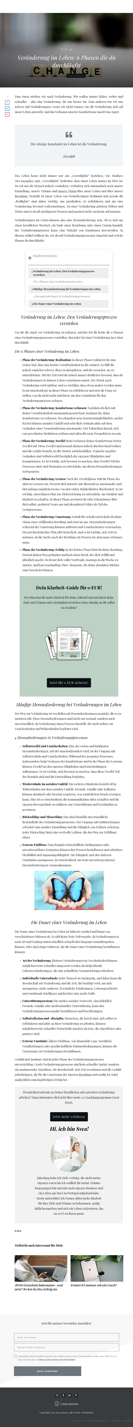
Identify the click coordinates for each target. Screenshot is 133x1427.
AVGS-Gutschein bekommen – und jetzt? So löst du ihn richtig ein (41, 1274)
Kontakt (115, 1420)
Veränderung (76, 76)
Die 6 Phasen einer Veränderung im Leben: (58, 281)
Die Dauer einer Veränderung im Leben (57, 303)
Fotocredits (127, 1420)
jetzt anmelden (47, 1371)
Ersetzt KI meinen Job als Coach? (97, 1274)
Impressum (78, 1420)
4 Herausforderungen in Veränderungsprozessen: (62, 296)
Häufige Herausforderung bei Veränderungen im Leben (67, 289)
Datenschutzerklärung (97, 1420)
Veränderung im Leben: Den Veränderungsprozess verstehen (63, 272)
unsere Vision (67, 191)
